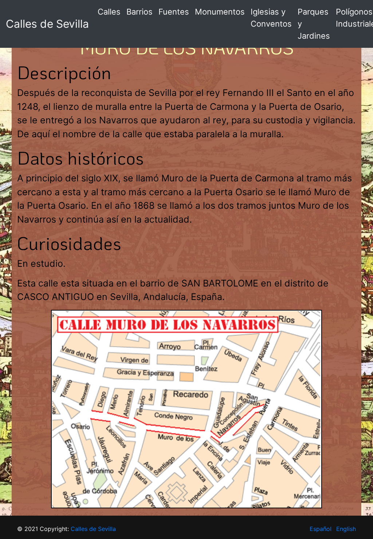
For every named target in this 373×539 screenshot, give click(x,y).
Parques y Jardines (314, 24)
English (346, 528)
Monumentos (220, 11)
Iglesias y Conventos (271, 17)
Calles (109, 11)
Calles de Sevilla (47, 23)
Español (320, 528)
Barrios (139, 11)
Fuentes (173, 11)
